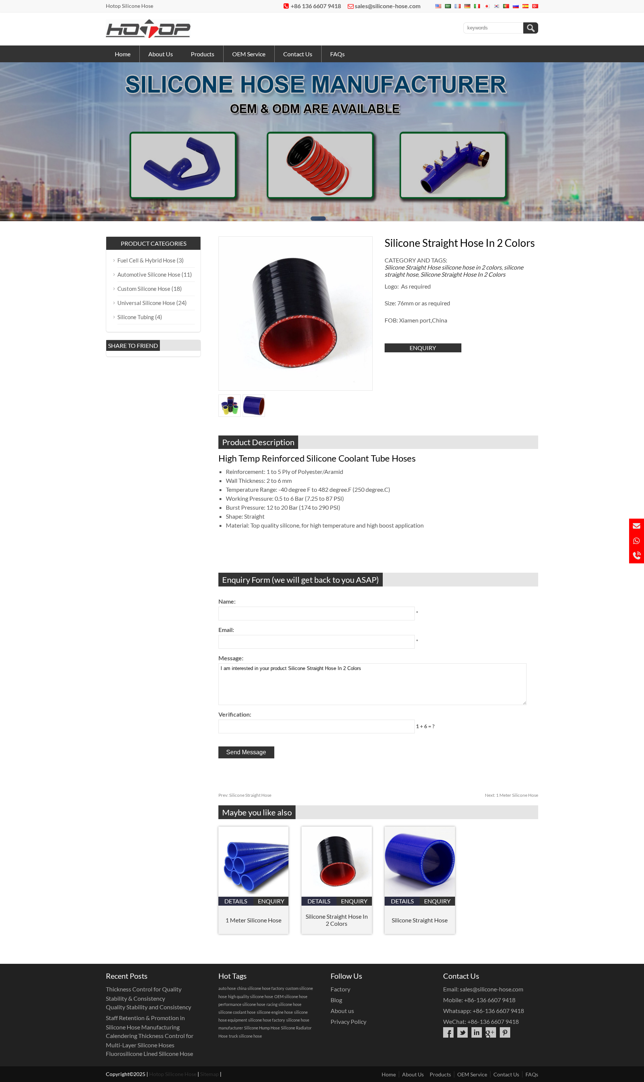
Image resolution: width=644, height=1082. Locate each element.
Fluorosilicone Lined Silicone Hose (149, 1053)
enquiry (423, 347)
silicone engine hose (275, 1012)
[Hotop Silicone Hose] (148, 35)
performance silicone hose (241, 1004)
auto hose (227, 988)
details (235, 901)
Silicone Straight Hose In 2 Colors (462, 274)
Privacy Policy (348, 1021)
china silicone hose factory (260, 988)
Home (122, 53)
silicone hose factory (266, 1019)
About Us (160, 53)
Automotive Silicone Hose (148, 274)
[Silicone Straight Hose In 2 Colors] (337, 894)
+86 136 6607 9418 (316, 5)
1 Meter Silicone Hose (511, 795)
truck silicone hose (245, 1036)
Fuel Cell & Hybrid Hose (146, 260)
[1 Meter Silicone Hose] (253, 894)
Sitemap (209, 1074)
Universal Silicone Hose (146, 302)
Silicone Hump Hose (262, 1027)
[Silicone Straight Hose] (420, 894)
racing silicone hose (284, 1004)
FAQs (337, 53)
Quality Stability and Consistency (148, 1006)
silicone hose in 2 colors (472, 267)
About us (342, 1010)
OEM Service (248, 53)
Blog (336, 999)
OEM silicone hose (290, 996)
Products (202, 53)
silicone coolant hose (237, 1012)
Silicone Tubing (135, 317)
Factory (340, 989)
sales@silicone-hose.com (387, 5)
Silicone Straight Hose (413, 267)
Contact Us (297, 53)
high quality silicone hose (250, 996)
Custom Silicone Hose (143, 288)
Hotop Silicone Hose (172, 1074)
